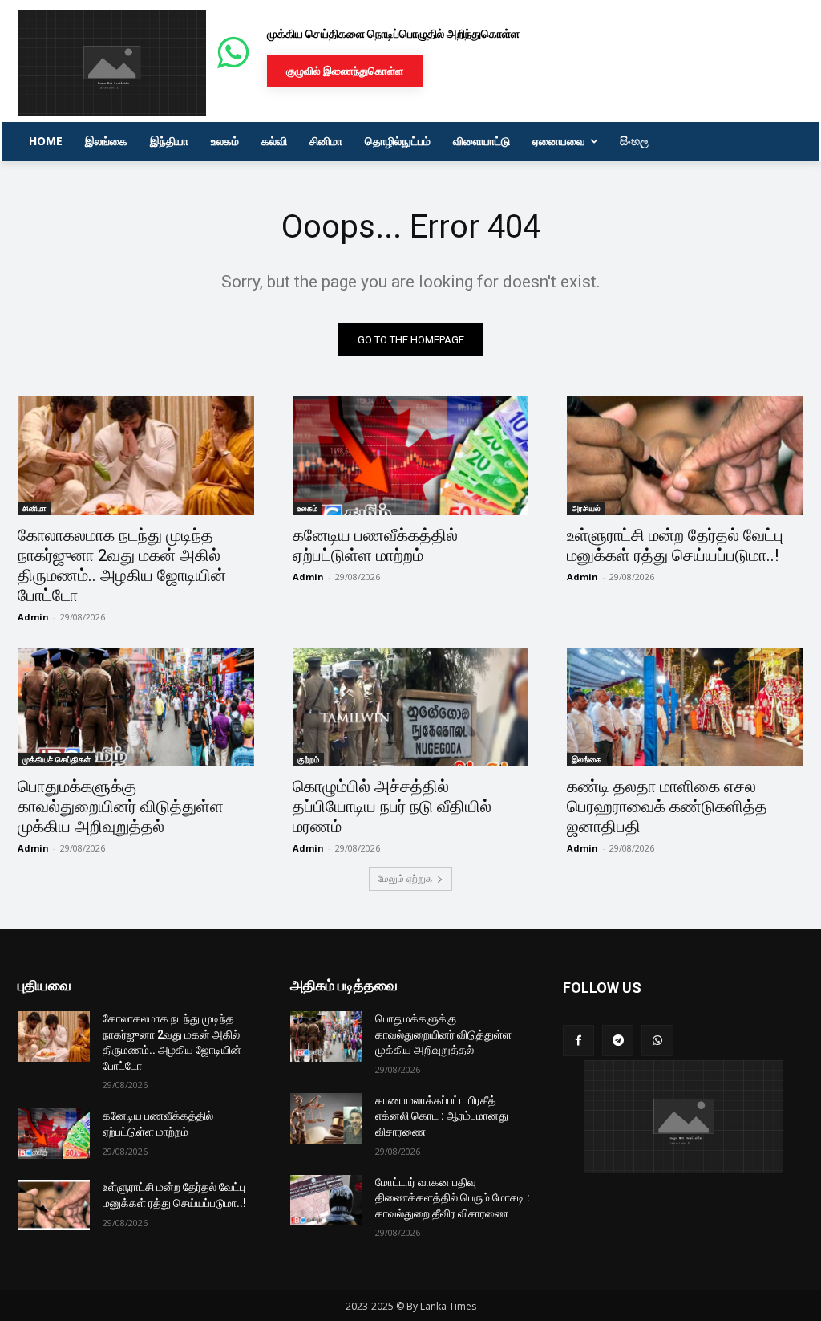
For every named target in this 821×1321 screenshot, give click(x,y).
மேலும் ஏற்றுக (405, 878)
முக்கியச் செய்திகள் (56, 759)
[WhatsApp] (657, 1040)
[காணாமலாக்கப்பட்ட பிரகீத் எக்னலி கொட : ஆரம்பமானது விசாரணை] (326, 1118)
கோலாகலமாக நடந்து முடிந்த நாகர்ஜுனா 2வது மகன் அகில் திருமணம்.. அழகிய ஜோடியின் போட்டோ (122, 565)
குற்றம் (308, 759)
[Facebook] (578, 1040)
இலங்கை (586, 759)
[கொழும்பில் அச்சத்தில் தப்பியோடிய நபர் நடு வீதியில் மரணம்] (411, 707)
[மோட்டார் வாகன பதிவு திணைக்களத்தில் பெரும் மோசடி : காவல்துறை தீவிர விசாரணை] (326, 1200)
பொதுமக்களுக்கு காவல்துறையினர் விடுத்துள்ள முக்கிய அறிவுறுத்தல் (121, 806)
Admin (33, 617)
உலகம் (307, 508)
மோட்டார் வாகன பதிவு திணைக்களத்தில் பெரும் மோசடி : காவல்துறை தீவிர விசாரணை (452, 1198)
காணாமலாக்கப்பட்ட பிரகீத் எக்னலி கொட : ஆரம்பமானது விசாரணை (441, 1116)
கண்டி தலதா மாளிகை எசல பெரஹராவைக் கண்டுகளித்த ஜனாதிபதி (667, 806)
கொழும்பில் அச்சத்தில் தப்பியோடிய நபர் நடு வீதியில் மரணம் (392, 806)
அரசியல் (586, 508)
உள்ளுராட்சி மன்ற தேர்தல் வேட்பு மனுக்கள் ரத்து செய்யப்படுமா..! (675, 545)
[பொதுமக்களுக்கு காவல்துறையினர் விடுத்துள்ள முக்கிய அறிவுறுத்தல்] (136, 707)
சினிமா (34, 508)
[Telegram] (617, 1040)
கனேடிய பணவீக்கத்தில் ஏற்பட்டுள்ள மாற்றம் (375, 545)
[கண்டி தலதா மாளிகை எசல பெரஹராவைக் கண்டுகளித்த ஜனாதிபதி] (685, 707)
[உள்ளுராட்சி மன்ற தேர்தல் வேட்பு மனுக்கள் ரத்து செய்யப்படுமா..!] (685, 455)
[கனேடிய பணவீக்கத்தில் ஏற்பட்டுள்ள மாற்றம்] (411, 455)
